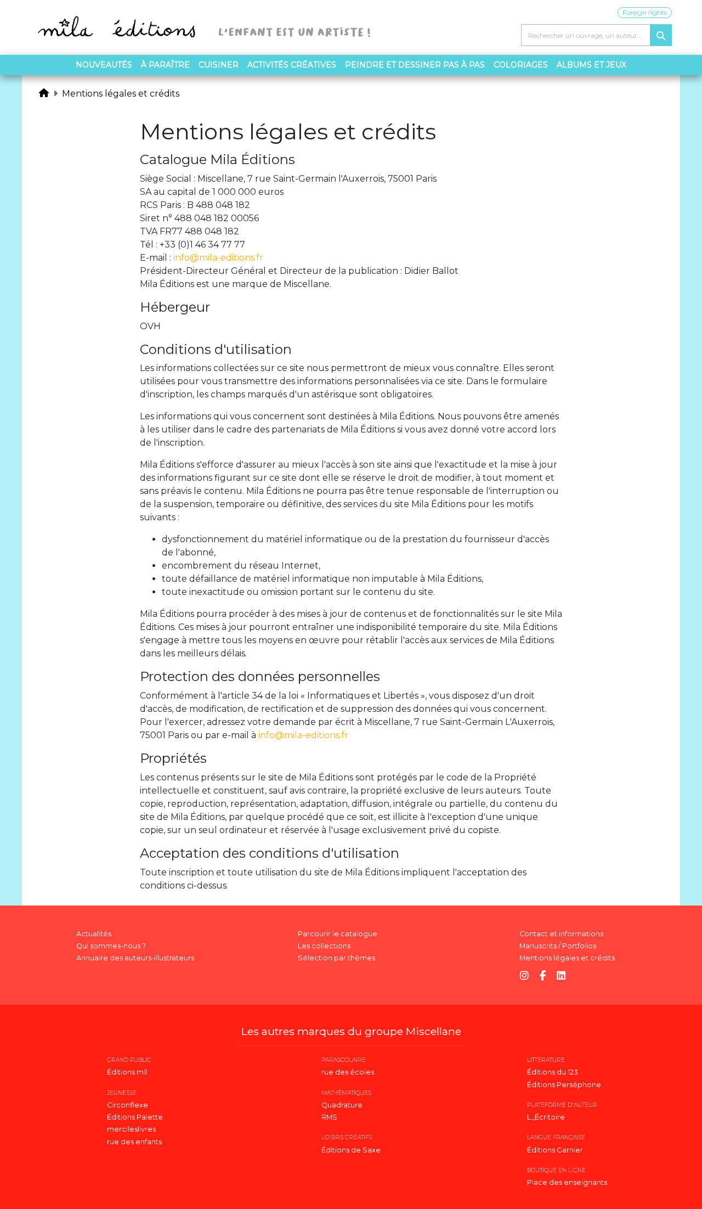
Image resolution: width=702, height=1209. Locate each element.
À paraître (165, 65)
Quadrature (342, 1105)
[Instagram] (524, 976)
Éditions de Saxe (351, 1150)
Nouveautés (104, 65)
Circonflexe (127, 1105)
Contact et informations (561, 934)
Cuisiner (219, 65)
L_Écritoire (546, 1117)
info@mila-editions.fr (218, 257)
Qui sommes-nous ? (111, 946)
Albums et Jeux (591, 65)
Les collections (324, 946)
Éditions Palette (135, 1117)
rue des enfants (134, 1142)
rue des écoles (347, 1072)
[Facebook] (543, 976)
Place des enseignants (567, 1182)
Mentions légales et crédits (120, 93)
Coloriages (521, 65)
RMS (329, 1117)
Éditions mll (127, 1072)
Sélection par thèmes (336, 958)
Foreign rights (644, 12)
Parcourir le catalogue (337, 934)
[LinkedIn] (561, 976)
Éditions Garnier (555, 1150)
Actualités (93, 934)
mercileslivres (131, 1129)
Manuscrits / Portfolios (557, 946)
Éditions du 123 (552, 1072)
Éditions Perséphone (564, 1085)
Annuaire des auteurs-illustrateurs (135, 958)
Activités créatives (291, 65)
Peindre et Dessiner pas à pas (415, 65)
